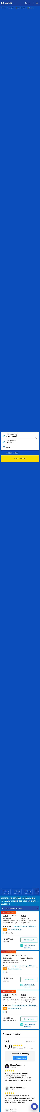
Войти (27, 3)
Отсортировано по (11, 908)
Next (38, 892)
